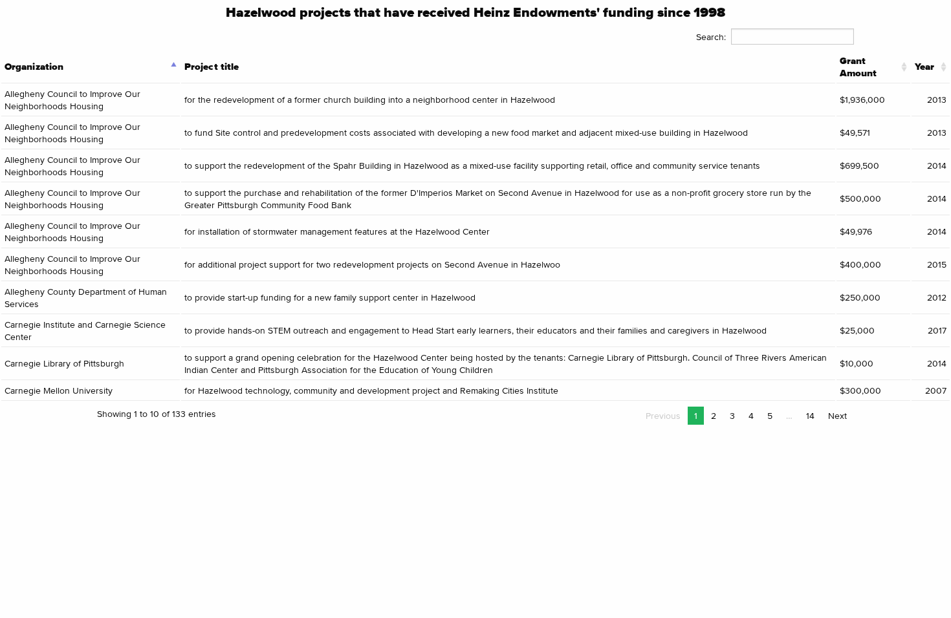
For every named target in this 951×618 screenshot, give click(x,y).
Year (924, 66)
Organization (34, 66)
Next (837, 415)
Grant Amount (858, 67)
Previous (663, 415)
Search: (711, 36)
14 (810, 415)
